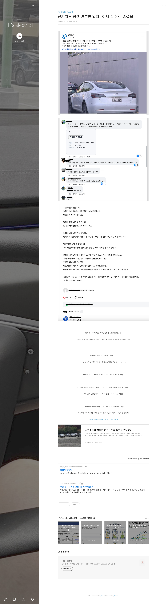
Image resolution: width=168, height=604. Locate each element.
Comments (63, 551)
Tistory (116, 596)
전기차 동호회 (66, 470)
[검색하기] (33, 5)
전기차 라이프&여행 (65, 12)
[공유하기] (64, 504)
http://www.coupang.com (70, 483)
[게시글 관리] (67, 504)
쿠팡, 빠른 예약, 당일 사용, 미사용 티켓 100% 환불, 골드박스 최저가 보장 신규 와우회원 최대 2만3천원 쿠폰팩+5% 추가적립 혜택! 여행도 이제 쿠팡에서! (102, 491)
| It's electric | (19, 25)
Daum (103, 596)
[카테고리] (5, 4)
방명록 (15, 599)
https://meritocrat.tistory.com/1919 (103, 419)
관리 (33, 599)
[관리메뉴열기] (164, 4)
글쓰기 (6, 599)
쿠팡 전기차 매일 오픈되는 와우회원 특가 (77, 487)
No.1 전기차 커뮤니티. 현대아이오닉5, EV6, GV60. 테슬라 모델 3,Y (86, 473)
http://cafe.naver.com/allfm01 (71, 467)
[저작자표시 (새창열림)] (81, 504)
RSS (24, 599)
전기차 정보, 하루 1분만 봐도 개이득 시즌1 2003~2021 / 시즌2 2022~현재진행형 (88, 564)
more (147, 518)
